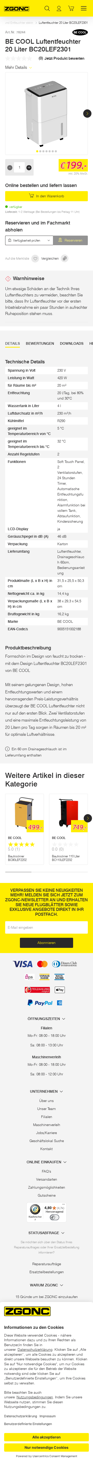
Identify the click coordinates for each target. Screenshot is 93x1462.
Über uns (46, 1101)
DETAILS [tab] (12, 343)
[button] (87, 113)
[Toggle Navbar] (84, 8)
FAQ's (46, 1171)
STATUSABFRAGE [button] (44, 1233)
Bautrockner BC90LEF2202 (17, 858)
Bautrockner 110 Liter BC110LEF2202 (66, 858)
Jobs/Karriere (46, 1133)
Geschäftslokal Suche (46, 1141)
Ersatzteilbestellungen (46, 1272)
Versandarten (46, 1179)
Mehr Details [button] (16, 67)
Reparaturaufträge (46, 1264)
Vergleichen (50, 258)
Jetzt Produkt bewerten (64, 59)
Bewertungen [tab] (40, 343)
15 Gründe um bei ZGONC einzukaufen (47, 1297)
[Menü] (63, 1205)
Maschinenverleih (46, 1125)
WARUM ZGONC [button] (44, 1285)
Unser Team (46, 1109)
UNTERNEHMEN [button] (44, 1091)
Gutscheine (47, 1195)
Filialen (46, 1117)
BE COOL (15, 838)
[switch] (54, 1217)
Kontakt (46, 1149)
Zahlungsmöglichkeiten (46, 1187)
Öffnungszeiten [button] (44, 1019)
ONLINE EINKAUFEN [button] (44, 1162)
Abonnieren (46, 943)
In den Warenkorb (49, 196)
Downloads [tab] (71, 343)
